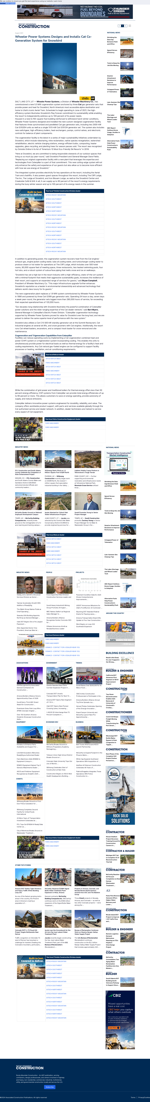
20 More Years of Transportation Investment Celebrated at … (28, 819)
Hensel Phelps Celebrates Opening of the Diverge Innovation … (89, 707)
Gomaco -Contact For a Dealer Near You (62, 647)
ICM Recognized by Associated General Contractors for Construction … (28, 687)
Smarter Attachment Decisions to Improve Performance (112, 80)
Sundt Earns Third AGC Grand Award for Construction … (27, 703)
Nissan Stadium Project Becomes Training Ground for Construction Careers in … (113, 841)
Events (19, 779)
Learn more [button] (58, 1)
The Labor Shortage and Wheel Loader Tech (111, 571)
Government (51, 663)
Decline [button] (3, 3)
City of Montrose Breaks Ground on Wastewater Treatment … (29, 832)
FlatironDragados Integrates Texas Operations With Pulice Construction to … (88, 773)
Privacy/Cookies (144, 1097)
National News (113, 33)
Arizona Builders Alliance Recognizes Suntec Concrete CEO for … (59, 620)
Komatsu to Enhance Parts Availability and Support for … (27, 746)
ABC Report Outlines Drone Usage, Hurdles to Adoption (112, 586)
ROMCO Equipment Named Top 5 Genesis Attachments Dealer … (29, 766)
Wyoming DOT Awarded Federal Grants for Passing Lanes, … (87, 613)
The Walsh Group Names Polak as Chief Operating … (29, 610)
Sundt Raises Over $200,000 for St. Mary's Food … (89, 686)
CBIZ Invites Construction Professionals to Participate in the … (89, 695)
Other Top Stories (23, 865)
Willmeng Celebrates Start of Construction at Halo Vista (57, 769)
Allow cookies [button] (11, 3)
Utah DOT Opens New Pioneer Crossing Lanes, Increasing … (57, 707)
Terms (133, 1097)
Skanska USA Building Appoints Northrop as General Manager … (28, 616)
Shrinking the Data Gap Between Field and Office (111, 484)
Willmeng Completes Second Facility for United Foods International (27, 812)
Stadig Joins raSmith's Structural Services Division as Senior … (28, 596)
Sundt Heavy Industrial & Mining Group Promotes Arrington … (58, 606)
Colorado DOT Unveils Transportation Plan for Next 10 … (59, 695)
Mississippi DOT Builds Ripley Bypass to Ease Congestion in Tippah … (112, 740)
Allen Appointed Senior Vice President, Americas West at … (28, 629)
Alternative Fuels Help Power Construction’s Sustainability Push (113, 145)
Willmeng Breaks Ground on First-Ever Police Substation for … (29, 802)
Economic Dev (52, 722)
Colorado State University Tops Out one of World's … (59, 762)
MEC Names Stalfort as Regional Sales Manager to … (58, 613)
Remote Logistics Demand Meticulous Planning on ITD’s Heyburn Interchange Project (112, 940)
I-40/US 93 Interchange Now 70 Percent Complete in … (58, 713)
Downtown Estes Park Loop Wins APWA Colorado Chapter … (29, 709)
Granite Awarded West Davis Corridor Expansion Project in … (58, 686)
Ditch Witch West (53, 359)
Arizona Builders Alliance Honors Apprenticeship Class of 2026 (29, 697)
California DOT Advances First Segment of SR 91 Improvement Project (112, 679)
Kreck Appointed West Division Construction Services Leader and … (59, 597)
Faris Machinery (52, 363)
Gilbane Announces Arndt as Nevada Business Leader (57, 627)
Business (79, 722)
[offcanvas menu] (129, 26)
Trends (79, 663)
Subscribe (50, 1087)
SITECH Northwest (54, 207)
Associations (22, 663)
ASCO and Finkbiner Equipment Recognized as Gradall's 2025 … (28, 772)
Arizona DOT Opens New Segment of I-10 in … (59, 701)
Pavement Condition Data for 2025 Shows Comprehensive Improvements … (88, 597)
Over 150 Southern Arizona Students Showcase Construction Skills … (29, 717)
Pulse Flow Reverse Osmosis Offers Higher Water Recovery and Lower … (113, 900)
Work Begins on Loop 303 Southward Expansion (85, 625)
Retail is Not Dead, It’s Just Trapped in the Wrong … (112, 660)
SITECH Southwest (54, 199)
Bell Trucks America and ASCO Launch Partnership (87, 746)
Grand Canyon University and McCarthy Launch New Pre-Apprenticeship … (86, 714)
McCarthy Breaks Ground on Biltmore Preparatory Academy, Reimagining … (58, 747)
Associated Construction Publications (19, 1097)
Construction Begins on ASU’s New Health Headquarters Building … (59, 775)
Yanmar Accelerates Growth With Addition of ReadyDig (29, 604)
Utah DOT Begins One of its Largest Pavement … (29, 623)
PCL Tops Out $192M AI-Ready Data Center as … (30, 825)
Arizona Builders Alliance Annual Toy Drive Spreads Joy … (88, 701)
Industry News (21, 447)
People (49, 572)
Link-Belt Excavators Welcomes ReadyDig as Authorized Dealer (28, 754)
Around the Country (115, 613)
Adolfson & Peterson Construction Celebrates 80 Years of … (88, 766)
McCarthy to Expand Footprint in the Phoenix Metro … (89, 754)
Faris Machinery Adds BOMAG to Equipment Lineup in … (28, 760)
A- (119, 25)
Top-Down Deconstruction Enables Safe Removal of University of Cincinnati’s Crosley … (111, 700)
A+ (125, 25)
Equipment (21, 722)
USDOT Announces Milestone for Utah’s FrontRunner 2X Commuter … (89, 606)
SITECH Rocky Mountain (56, 195)
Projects (80, 572)
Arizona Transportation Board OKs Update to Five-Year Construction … (89, 619)
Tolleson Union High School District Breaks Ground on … (59, 756)
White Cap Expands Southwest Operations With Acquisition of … (88, 760)
